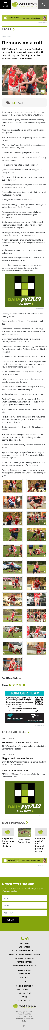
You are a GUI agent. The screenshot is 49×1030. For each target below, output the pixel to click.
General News (25, 970)
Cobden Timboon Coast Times (24, 954)
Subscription (24, 993)
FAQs (24, 997)
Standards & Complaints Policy (25, 1019)
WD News (24, 943)
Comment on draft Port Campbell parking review (40, 845)
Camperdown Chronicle (24, 951)
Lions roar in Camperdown (24, 841)
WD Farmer (24, 947)
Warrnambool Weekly (24, 966)
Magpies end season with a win (17, 758)
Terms (18, 1016)
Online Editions (24, 986)
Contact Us (24, 1000)
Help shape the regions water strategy (8, 842)
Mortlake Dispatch (25, 958)
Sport (6, 29)
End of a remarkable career (15, 770)
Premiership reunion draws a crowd (20, 742)
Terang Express (24, 962)
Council (24, 977)
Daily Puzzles (24, 989)
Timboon (17, 678)
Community (24, 974)
